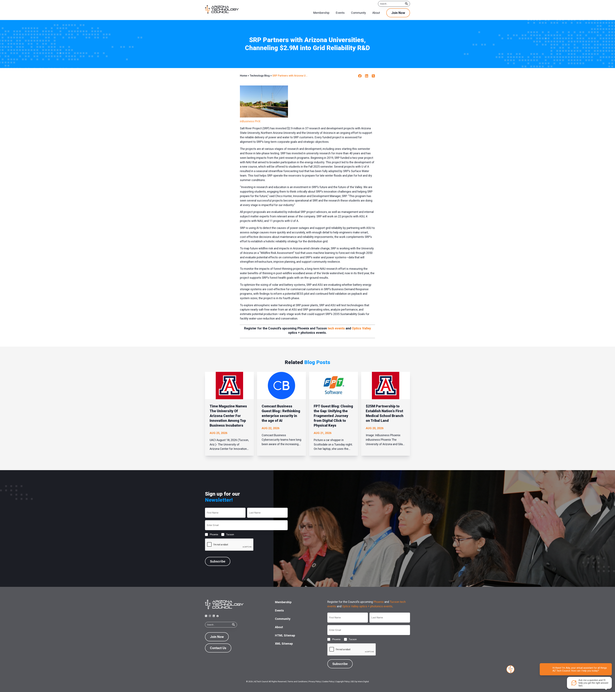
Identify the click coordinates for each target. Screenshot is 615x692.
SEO (353, 681)
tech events (336, 328)
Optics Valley (361, 328)
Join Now (398, 13)
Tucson (227, 534)
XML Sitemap (284, 643)
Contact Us (218, 648)
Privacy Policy (315, 681)
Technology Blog (260, 75)
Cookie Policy (328, 681)
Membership (283, 602)
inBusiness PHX (250, 121)
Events (279, 610)
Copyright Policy (343, 681)
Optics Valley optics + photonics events (367, 606)
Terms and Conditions (297, 681)
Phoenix (211, 534)
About (279, 627)
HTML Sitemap (285, 635)
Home (243, 75)
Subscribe (217, 561)
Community (282, 618)
